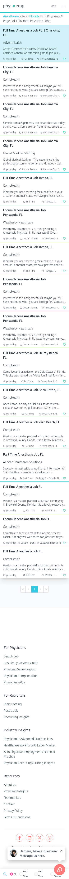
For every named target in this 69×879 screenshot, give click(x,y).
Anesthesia (11, 16)
